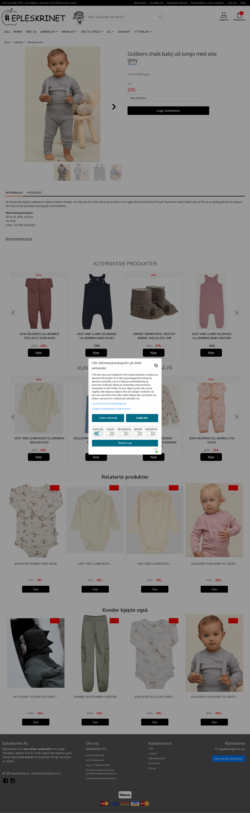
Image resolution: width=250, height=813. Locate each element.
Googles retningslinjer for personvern (111, 408)
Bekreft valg (125, 443)
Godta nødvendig (108, 418)
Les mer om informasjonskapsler (109, 403)
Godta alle (142, 418)
